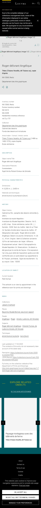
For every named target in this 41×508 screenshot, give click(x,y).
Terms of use (20, 468)
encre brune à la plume (10, 336)
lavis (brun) (24, 336)
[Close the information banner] (37, 20)
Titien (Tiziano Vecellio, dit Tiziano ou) (16, 71)
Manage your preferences (20, 503)
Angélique (5, 319)
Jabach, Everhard (8, 305)
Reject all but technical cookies (20, 498)
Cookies (20, 471)
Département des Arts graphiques (14, 126)
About (20, 461)
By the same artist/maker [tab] (21, 391)
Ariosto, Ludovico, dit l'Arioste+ (28, 319)
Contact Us (20, 464)
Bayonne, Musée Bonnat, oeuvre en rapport (18, 312)
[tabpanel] (20, 423)
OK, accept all (20, 492)
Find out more (24, 485)
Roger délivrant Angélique (11, 326)
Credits (20, 475)
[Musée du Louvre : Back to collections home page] (20, 3)
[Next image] (37, 55)
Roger (13, 319)
